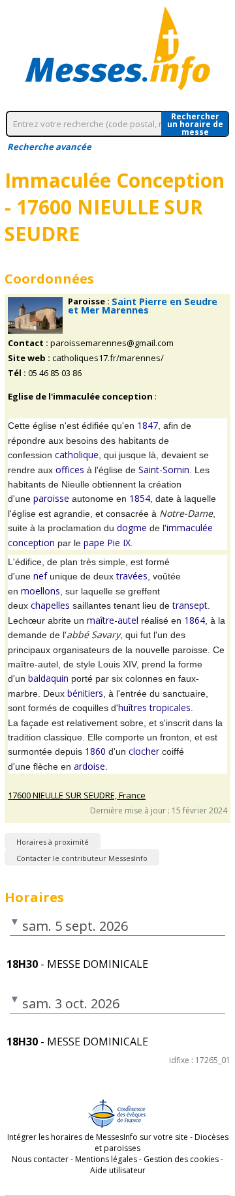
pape (94, 542)
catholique (77, 454)
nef (40, 576)
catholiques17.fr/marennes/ (108, 358)
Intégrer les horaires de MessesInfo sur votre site (97, 1137)
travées (132, 576)
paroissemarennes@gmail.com (112, 343)
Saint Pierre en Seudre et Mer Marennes (142, 305)
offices (69, 469)
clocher (144, 751)
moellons (40, 591)
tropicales (170, 707)
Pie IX (119, 542)
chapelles (50, 605)
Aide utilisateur (118, 1170)
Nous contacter (40, 1159)
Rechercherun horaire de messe (195, 123)
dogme (132, 527)
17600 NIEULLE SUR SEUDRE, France (77, 795)
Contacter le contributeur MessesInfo (82, 858)
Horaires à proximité (52, 842)
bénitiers (85, 693)
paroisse (51, 498)
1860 (95, 751)
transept (190, 605)
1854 (139, 498)
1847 (147, 425)
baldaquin (48, 678)
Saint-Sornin (163, 469)
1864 (194, 620)
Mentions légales (106, 1159)
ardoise (89, 766)
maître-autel (112, 620)
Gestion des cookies (181, 1159)
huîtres (132, 707)
